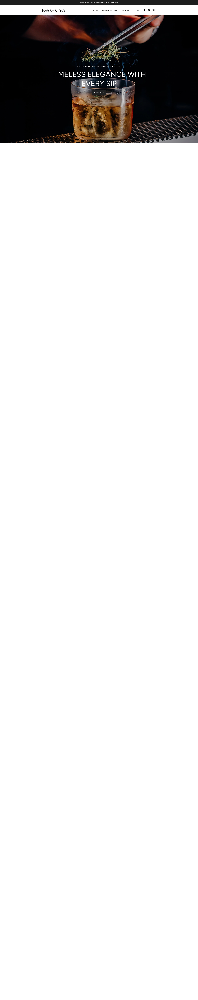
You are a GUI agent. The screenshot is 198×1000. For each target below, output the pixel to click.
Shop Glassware (110, 10)
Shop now (99, 93)
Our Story (127, 10)
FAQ (138, 10)
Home (95, 10)
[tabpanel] (99, 79)
